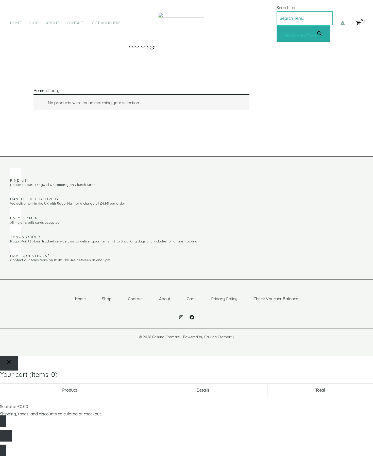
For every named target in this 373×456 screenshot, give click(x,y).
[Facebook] (192, 317)
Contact (75, 23)
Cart (191, 298)
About (52, 23)
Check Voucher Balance (275, 298)
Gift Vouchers (106, 23)
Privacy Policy (224, 298)
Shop (33, 23)
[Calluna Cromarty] (181, 22)
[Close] (9, 363)
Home (15, 23)
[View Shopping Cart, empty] (358, 23)
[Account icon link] (342, 23)
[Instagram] (181, 317)
